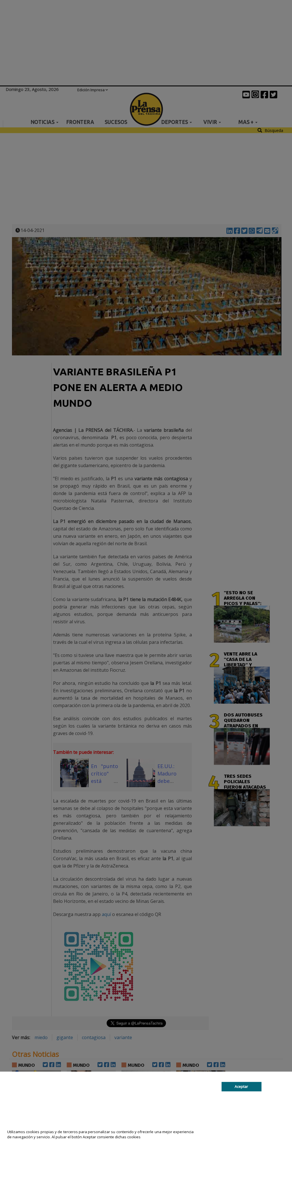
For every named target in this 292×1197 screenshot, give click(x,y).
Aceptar (241, 1086)
